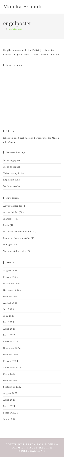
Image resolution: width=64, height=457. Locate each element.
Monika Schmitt (22, 6)
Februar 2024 (10, 361)
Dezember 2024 (12, 348)
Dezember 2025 (12, 283)
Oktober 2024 (11, 354)
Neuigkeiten (10, 244)
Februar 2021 (10, 412)
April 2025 (9, 328)
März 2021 (9, 406)
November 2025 (12, 290)
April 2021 (9, 399)
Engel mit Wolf (11, 179)
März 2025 (9, 335)
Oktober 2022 (11, 380)
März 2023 (9, 374)
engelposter (15, 29)
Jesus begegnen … (13, 160)
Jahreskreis (9, 218)
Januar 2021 (10, 419)
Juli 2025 (8, 309)
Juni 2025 (8, 315)
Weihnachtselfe (11, 186)
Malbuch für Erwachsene (17, 231)
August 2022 (10, 393)
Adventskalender (12, 205)
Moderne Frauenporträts (16, 238)
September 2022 (12, 386)
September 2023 (12, 367)
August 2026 (10, 270)
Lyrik (6, 225)
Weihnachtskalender (14, 251)
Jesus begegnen (12, 166)
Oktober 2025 (11, 296)
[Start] (4, 29)
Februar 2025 (10, 341)
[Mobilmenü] (60, 6)
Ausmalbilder (10, 212)
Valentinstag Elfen (13, 173)
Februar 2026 (10, 277)
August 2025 (10, 303)
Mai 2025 (8, 322)
